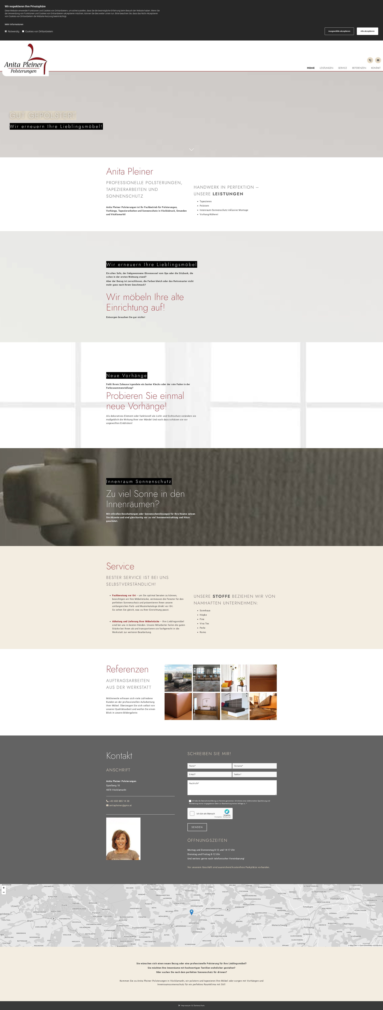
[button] (191, 912)
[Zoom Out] (3, 892)
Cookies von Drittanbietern (39, 31)
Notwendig (13, 31)
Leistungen (326, 68)
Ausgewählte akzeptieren (339, 31)
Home (311, 68)
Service (342, 68)
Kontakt (375, 68)
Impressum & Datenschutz (193, 1005)
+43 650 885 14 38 (119, 801)
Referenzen (359, 68)
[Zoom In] (3, 888)
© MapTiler (352, 945)
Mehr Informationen (14, 24)
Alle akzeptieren (367, 31)
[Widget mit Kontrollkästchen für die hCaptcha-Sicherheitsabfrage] (210, 813)
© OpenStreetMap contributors (370, 945)
